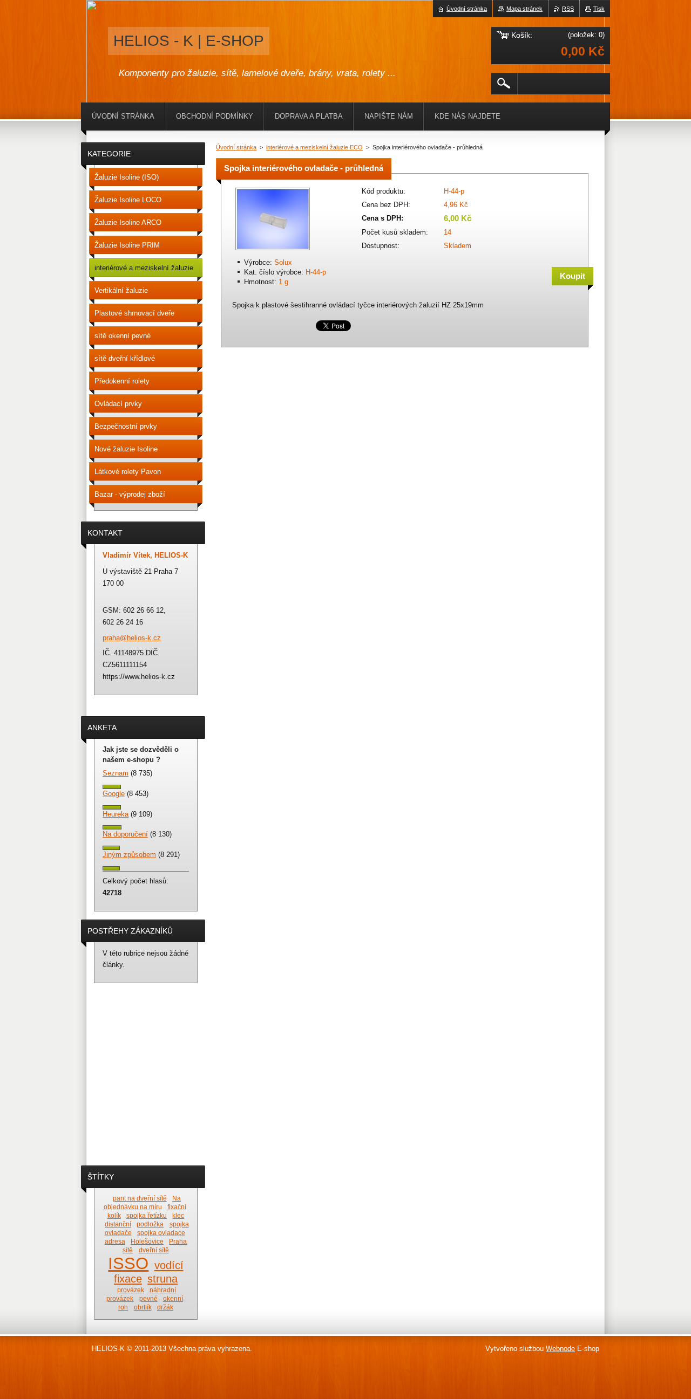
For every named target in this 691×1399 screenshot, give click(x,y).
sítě (128, 1249)
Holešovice (147, 1241)
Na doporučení (125, 834)
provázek (130, 1289)
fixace (128, 1279)
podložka (150, 1223)
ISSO (128, 1263)
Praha (178, 1241)
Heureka (115, 814)
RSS (568, 8)
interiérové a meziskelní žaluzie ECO (314, 147)
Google (114, 794)
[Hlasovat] (112, 787)
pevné (148, 1298)
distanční (118, 1223)
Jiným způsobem (129, 855)
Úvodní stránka (236, 147)
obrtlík (143, 1307)
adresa (115, 1241)
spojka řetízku (146, 1215)
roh (123, 1307)
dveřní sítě (154, 1249)
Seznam (115, 773)
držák (165, 1307)
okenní (173, 1298)
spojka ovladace (161, 1232)
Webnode (560, 1349)
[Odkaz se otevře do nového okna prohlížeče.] (272, 251)
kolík (114, 1215)
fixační (176, 1206)
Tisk (599, 8)
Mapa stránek (524, 8)
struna (162, 1279)
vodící (169, 1265)
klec (178, 1215)
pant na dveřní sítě (140, 1198)
